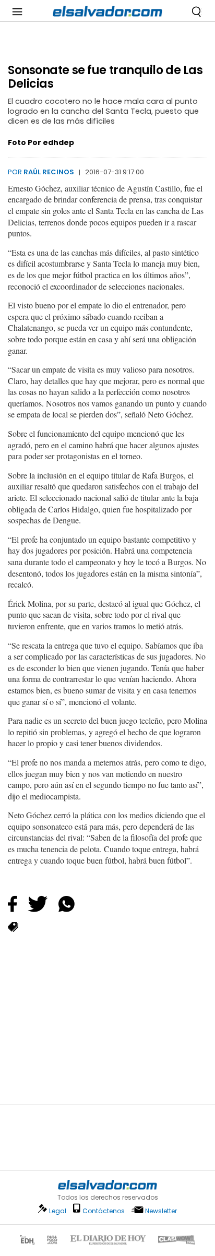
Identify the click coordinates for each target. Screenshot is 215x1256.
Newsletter (161, 1210)
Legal (57, 1210)
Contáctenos (103, 1210)
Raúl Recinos (48, 172)
